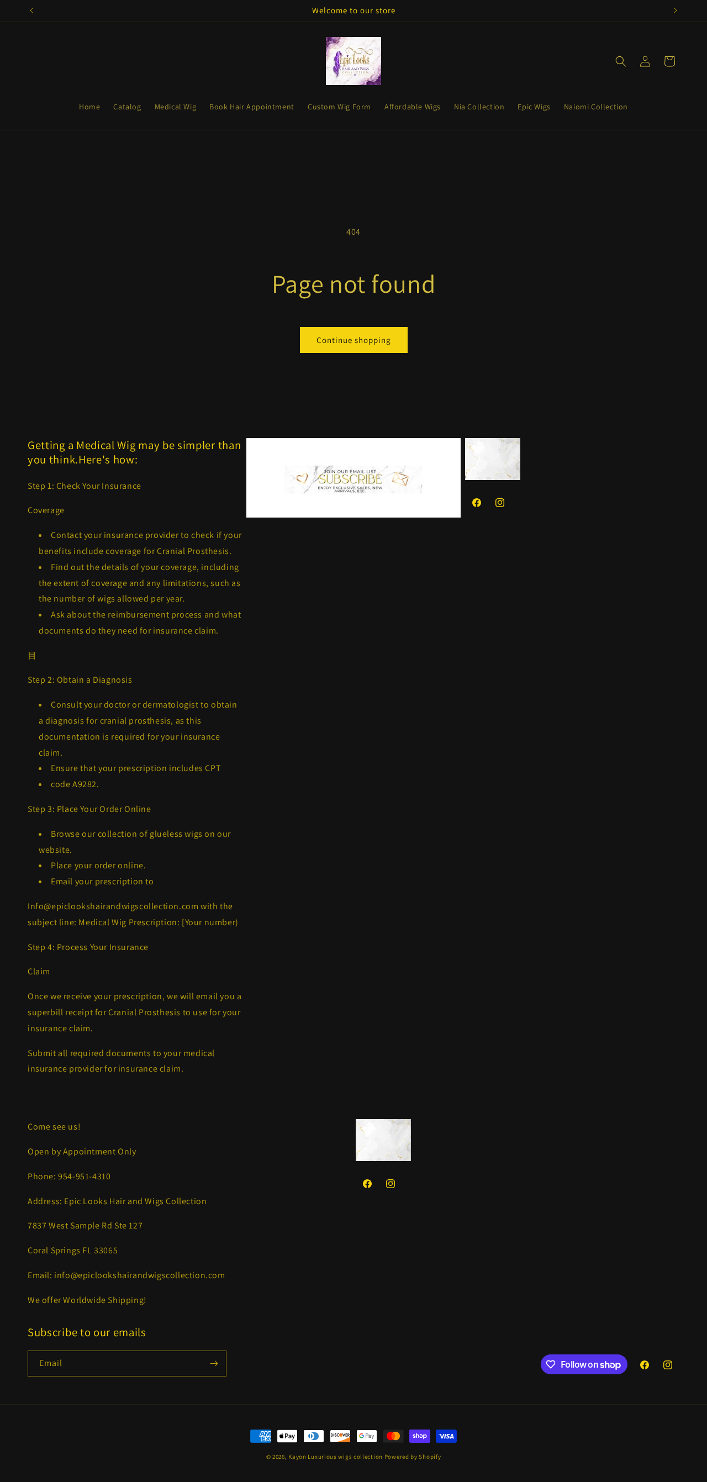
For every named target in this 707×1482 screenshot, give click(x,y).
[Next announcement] (675, 10)
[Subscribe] (214, 1363)
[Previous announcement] (31, 10)
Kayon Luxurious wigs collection (335, 1456)
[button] (621, 61)
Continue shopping (353, 340)
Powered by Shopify (412, 1456)
